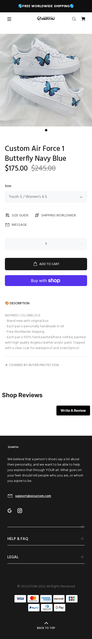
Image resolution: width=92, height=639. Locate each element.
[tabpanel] (46, 80)
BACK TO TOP (46, 628)
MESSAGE (19, 225)
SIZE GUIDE (20, 215)
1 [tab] (46, 130)
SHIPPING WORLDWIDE (58, 215)
